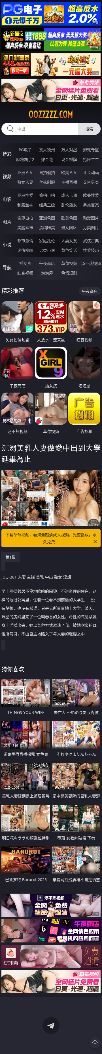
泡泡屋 (47, 273)
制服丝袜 (25, 205)
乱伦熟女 (69, 205)
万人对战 (69, 149)
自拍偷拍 (47, 172)
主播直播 (69, 182)
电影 (7, 199)
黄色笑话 (69, 250)
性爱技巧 (91, 250)
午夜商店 (47, 263)
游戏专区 (91, 149)
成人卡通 (69, 195)
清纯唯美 (47, 227)
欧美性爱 (91, 195)
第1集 (10, 557)
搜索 (89, 128)
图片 (7, 222)
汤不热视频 (91, 263)
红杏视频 (25, 273)
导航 (7, 267)
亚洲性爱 (25, 195)
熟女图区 (69, 227)
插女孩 (25, 263)
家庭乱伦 (47, 240)
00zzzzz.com (51, 114)
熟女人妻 (25, 182)
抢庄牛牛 (91, 159)
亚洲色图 (47, 218)
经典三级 (47, 205)
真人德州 (47, 149)
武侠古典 (91, 240)
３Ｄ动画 (91, 172)
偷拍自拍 (47, 195)
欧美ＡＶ (69, 172)
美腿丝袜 (25, 227)
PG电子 (25, 149)
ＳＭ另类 (91, 182)
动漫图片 (91, 218)
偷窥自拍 (25, 218)
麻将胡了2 (25, 159)
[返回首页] (95, 1042)
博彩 (7, 154)
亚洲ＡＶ (25, 172)
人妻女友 (69, 240)
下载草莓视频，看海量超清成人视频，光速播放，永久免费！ (51, 538)
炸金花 (47, 159)
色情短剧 (69, 273)
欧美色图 (69, 218)
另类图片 (91, 227)
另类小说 (47, 250)
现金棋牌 (69, 159)
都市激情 (25, 240)
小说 (7, 245)
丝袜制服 (47, 182)
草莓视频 (69, 263)
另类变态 (91, 205)
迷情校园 (25, 250)
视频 (7, 176)
